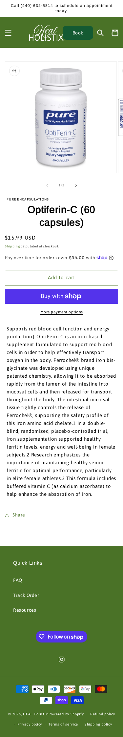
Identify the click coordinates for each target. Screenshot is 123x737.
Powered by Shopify (66, 714)
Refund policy (102, 714)
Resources (24, 610)
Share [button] (18, 514)
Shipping (12, 246)
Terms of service (63, 724)
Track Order (26, 595)
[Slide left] (47, 185)
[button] (8, 33)
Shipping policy (98, 724)
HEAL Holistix (35, 714)
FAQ (17, 580)
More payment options (61, 312)
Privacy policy (29, 724)
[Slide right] (76, 185)
